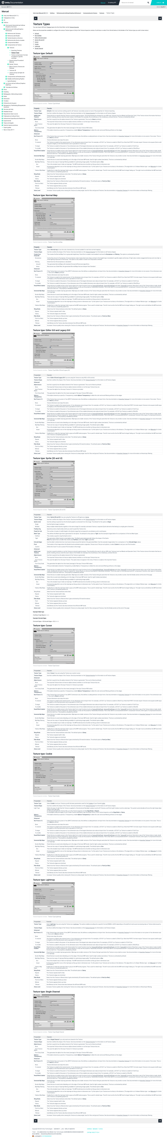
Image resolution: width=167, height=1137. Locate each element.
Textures (11, 47)
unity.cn (159, 2)
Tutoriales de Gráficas (11, 87)
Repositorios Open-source (11, 114)
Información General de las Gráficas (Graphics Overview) (15, 26)
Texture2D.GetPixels (109, 150)
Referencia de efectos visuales (15, 40)
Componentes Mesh (13, 42)
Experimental (7, 120)
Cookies (91, 803)
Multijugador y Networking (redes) (13, 94)
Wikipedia (153, 166)
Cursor (36, 42)
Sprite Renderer (11, 81)
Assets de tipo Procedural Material (16, 61)
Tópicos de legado (9, 123)
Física (5, 89)
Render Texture (13, 64)
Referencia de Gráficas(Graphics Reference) (14, 29)
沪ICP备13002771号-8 (93, 1132)
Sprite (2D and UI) (39, 40)
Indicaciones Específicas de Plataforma (14, 118)
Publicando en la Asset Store (11, 116)
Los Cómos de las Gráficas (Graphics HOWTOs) (15, 84)
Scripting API (112, 2)
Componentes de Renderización (16, 76)
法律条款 (89, 1129)
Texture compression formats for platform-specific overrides (19, 56)
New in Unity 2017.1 (9, 130)
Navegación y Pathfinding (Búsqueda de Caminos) (14, 106)
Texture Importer (74, 27)
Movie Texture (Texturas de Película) (16, 67)
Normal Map (38, 35)
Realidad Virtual (8, 111)
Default (37, 33)
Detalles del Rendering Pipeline (15, 79)
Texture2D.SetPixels (97, 150)
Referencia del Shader (13, 35)
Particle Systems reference (15, 38)
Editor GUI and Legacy (41, 37)
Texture (49, 27)
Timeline (6, 101)
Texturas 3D (12, 70)
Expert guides (7, 127)
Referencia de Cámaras (14, 33)
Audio (5, 96)
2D (4, 20)
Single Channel (39, 48)
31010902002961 (47, 1136)
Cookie (37, 44)
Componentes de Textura (14, 45)
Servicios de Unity (8, 109)
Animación (7, 98)
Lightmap (37, 46)
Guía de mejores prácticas (11, 125)
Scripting (6, 91)
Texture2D (123, 150)
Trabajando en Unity (9, 18)
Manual (103, 2)
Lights (103, 803)
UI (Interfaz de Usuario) (10, 103)
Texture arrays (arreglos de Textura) (16, 73)
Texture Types (15, 52)
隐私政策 (95, 1129)
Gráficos (6, 22)
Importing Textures (16, 50)
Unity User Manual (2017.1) (11, 15)
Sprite (87, 517)
